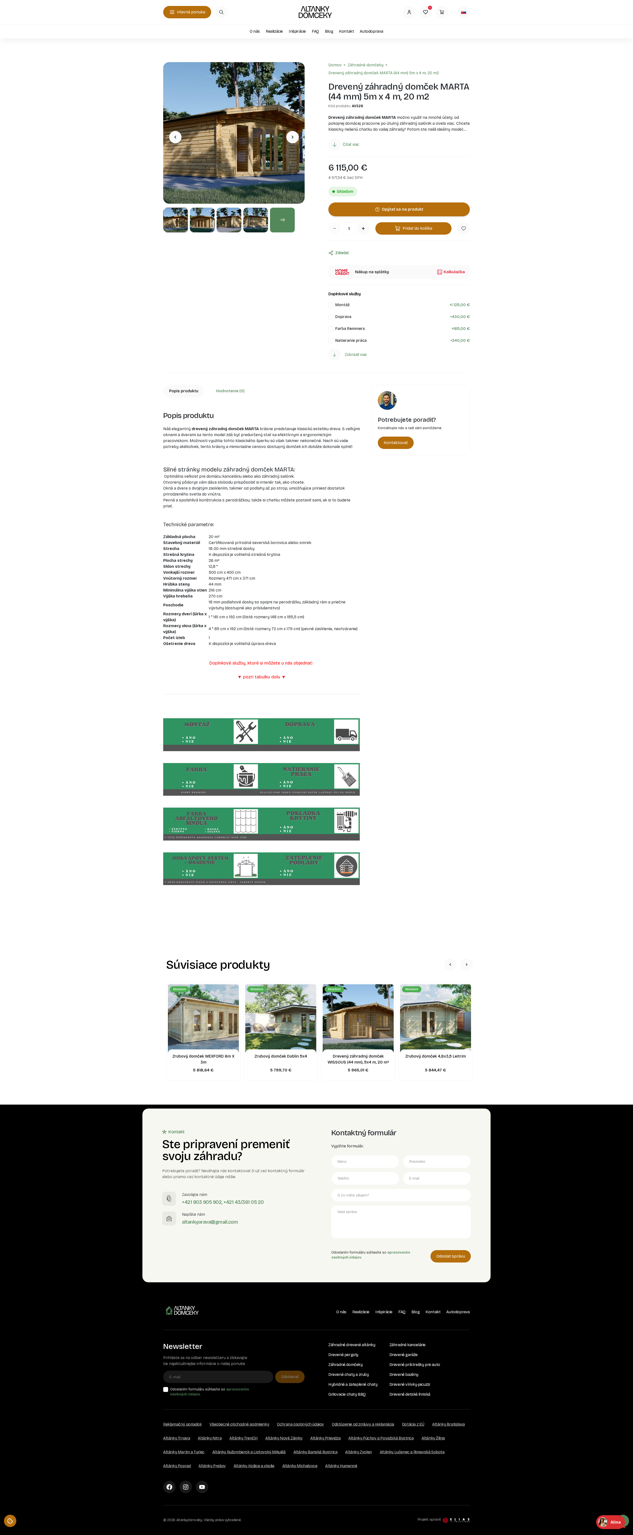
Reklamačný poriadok (182, 1424)
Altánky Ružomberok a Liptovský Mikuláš (249, 1452)
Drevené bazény (403, 1374)
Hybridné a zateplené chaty (353, 1384)
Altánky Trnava (176, 1438)
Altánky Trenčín (243, 1438)
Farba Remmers (350, 328)
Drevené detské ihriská (409, 1394)
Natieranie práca (351, 340)
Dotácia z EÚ (413, 1424)
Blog (329, 31)
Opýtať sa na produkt (402, 209)
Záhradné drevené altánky (351, 1344)
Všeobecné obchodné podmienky (239, 1424)
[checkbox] (330, 304)
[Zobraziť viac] (334, 354)
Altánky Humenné (341, 1465)
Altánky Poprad (177, 1465)
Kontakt (346, 31)
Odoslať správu (450, 1256)
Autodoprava (371, 31)
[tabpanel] (261, 663)
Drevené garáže (403, 1354)
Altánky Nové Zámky (283, 1438)
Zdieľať (342, 252)
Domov (335, 65)
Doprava (343, 316)
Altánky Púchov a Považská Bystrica (380, 1438)
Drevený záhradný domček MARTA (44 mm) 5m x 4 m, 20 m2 (383, 73)
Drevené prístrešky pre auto (414, 1364)
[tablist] (261, 391)
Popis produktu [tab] (183, 391)
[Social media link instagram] (186, 1487)
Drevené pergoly (343, 1354)
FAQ (315, 31)
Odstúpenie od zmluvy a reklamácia (363, 1424)
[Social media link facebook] (169, 1487)
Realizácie (274, 31)
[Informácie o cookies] (10, 1521)
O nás (255, 31)
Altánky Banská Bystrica (316, 1452)
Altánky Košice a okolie (254, 1465)
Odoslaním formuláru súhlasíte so (209, 1391)
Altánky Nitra (210, 1438)
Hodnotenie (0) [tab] (230, 391)
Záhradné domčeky (366, 65)
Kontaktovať (396, 442)
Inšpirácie (297, 31)
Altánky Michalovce (299, 1465)
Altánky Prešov (212, 1465)
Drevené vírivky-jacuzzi (409, 1384)
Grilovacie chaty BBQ (347, 1394)
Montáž (342, 304)
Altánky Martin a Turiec (183, 1452)
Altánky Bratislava (448, 1424)
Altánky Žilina (433, 1438)
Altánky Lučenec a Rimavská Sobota (412, 1452)
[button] (463, 228)
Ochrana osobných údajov (300, 1424)
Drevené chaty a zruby (348, 1374)
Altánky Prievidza (325, 1438)
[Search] (221, 12)
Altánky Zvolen (358, 1452)
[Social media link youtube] (202, 1487)
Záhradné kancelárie (407, 1344)
